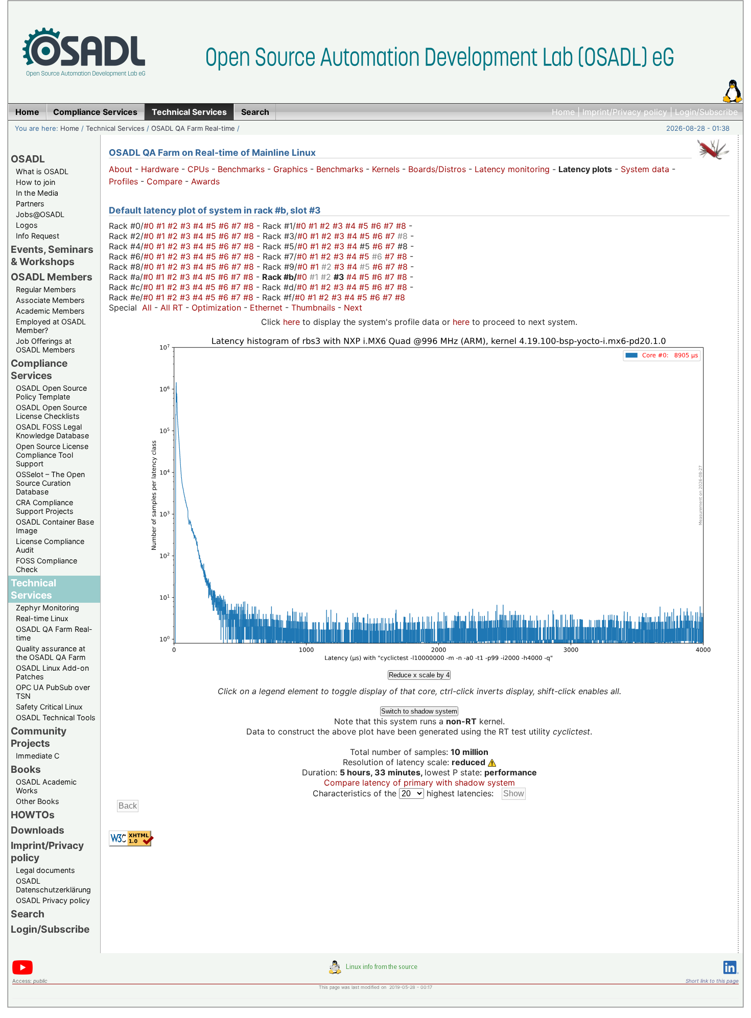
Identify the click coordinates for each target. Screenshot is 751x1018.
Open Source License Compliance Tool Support (52, 455)
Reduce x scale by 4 (419, 675)
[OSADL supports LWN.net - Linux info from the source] (375, 971)
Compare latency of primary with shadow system (419, 782)
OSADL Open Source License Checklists (51, 411)
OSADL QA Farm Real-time (193, 128)
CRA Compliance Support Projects (45, 506)
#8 (250, 226)
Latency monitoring (512, 169)
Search (27, 914)
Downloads (37, 830)
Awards (205, 181)
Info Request (37, 235)
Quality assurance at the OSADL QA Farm (51, 652)
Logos (27, 225)
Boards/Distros (437, 169)
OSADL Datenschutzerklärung (53, 885)
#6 (225, 226)
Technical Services (115, 128)
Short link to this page (712, 981)
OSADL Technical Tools (56, 717)
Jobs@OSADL (40, 214)
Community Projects (38, 737)
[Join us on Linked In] (731, 976)
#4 (199, 226)
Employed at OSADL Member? (51, 326)
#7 (237, 226)
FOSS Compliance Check (46, 565)
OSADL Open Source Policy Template (51, 392)
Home (563, 112)
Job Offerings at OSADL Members (45, 345)
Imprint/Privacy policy (624, 112)
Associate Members (50, 300)
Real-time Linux (42, 618)
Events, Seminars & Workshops (52, 255)
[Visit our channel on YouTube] (22, 973)
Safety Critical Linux (49, 706)
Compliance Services (39, 369)
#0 (150, 226)
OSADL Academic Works (46, 786)
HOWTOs (33, 815)
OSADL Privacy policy (53, 900)
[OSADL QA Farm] (713, 162)
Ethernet (266, 307)
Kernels (386, 169)
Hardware (160, 169)
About (120, 169)
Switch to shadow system (419, 711)
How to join (35, 182)
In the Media (37, 192)
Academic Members (50, 310)
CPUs (198, 169)
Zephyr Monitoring (47, 607)
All (147, 307)
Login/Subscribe (706, 112)
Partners (30, 203)
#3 (186, 226)
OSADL (28, 159)
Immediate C (37, 755)
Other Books (37, 801)
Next (353, 307)
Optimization (216, 307)
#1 (162, 226)
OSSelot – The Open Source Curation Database (50, 483)
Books (26, 769)
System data (645, 169)
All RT (171, 307)
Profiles (123, 181)
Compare (164, 181)
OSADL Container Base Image (55, 526)
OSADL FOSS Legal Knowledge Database (52, 431)
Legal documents (45, 870)
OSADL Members (51, 277)
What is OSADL (42, 171)
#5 (212, 226)
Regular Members (46, 289)
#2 (174, 226)
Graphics (290, 169)
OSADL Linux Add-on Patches (52, 672)
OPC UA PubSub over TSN (53, 691)
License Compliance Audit (50, 545)
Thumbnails (313, 307)
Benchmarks (241, 169)
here (291, 322)
